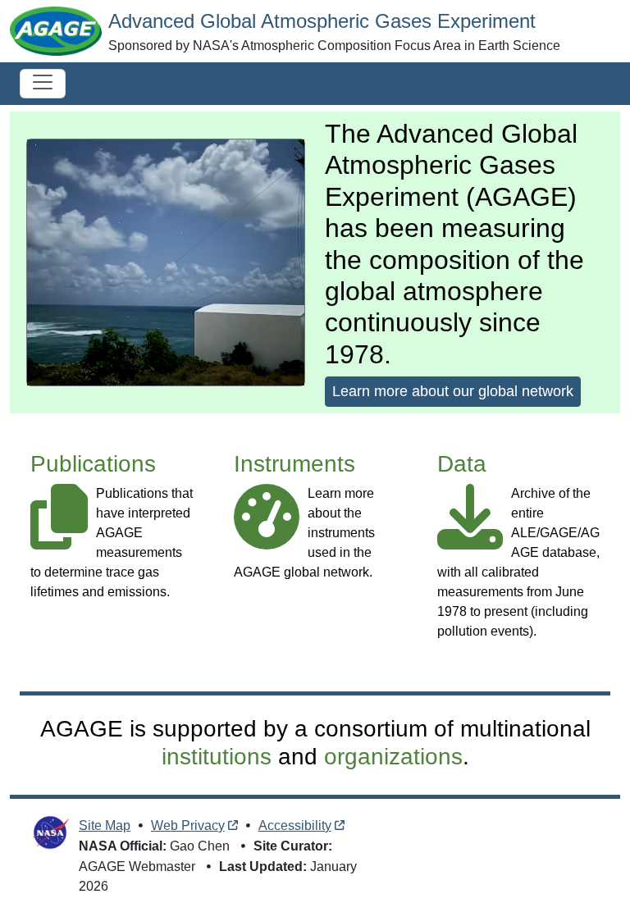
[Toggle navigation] (43, 83)
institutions (217, 756)
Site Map (104, 825)
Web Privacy (188, 825)
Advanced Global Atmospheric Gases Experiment (322, 21)
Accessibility (294, 825)
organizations (393, 756)
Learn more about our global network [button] (452, 391)
